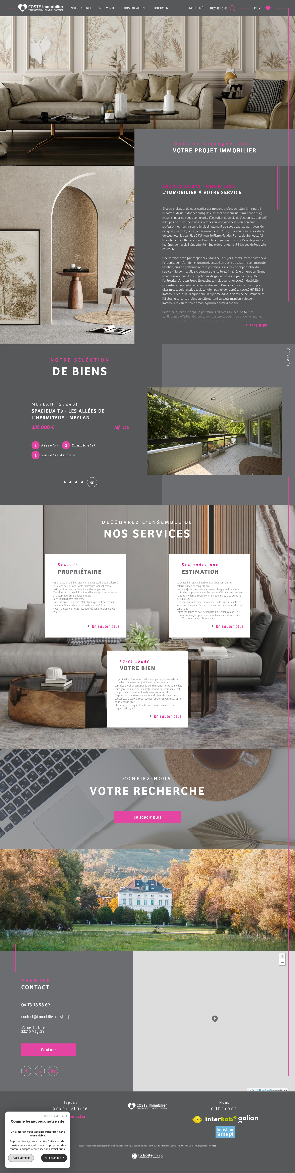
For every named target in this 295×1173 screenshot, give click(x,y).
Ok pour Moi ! (54, 1158)
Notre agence (81, 8)
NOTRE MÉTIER (199, 8)
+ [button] (282, 956)
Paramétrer (21, 1158)
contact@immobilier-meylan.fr (46, 1016)
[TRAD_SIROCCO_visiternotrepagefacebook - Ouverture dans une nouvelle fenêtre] (26, 1071)
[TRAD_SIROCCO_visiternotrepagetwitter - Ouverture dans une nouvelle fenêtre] (40, 1071)
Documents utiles (168, 8)
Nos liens (189, 1145)
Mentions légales (168, 1145)
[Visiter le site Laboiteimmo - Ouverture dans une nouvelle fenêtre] (147, 1160)
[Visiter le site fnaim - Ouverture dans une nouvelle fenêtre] (197, 1120)
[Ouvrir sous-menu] (149, 7)
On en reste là (53, 1116)
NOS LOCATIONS (135, 8)
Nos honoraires (141, 1145)
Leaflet (251, 1089)
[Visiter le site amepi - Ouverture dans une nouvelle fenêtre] (225, 1132)
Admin (180, 1145)
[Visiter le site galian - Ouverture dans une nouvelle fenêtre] (248, 1119)
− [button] (282, 962)
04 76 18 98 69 (35, 1004)
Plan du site (154, 1145)
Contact (288, 357)
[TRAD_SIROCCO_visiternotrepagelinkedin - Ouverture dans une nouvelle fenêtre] (53, 1071)
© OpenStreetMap (266, 1089)
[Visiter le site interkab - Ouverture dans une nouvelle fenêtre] (221, 1118)
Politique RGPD (201, 1145)
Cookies (212, 1146)
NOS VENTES (107, 8)
